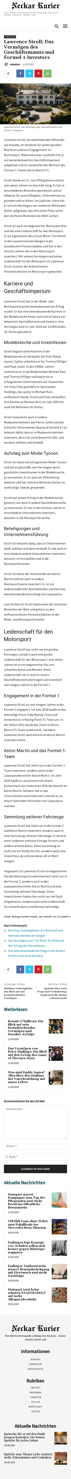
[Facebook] (20, 73)
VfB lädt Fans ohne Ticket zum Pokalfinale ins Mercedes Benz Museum (28, 1224)
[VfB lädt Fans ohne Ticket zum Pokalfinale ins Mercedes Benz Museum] (59, 1226)
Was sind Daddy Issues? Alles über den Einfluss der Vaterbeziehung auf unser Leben (26, 1077)
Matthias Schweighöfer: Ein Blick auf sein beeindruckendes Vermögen (18, 993)
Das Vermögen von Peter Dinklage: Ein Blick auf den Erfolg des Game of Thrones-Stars (27, 1053)
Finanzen (10, 37)
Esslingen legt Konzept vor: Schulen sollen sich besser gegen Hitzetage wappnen (26, 1247)
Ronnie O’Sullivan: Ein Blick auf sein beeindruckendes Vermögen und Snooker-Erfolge (25, 1027)
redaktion (15, 64)
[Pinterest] (38, 73)
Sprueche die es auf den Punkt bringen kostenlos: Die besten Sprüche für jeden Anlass (24, 1437)
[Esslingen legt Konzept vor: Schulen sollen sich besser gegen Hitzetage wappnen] (59, 1248)
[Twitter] (29, 73)
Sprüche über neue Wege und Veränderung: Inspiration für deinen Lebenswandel (52, 993)
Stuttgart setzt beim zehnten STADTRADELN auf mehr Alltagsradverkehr (27, 1294)
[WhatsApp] (47, 73)
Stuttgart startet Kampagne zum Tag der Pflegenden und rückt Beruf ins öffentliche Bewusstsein (26, 1201)
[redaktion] (6, 64)
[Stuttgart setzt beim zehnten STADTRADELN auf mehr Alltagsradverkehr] (59, 1295)
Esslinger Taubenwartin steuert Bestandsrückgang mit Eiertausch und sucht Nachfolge (28, 1271)
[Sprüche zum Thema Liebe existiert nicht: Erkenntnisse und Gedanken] (60, 1458)
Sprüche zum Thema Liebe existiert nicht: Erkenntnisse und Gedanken (28, 1456)
